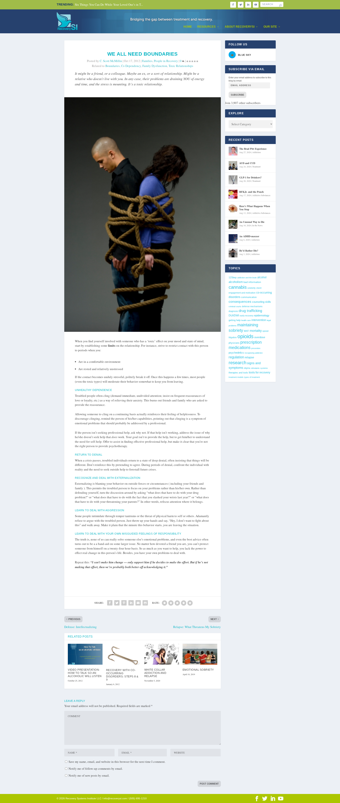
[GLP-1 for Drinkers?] (233, 179)
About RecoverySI (239, 26)
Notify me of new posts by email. (89, 775)
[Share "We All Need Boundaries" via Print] (145, 602)
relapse (249, 357)
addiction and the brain (247, 278)
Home (187, 26)
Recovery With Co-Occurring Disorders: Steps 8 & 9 (122, 675)
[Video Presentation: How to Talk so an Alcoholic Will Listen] (85, 654)
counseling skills (261, 301)
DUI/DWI (234, 315)
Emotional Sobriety (198, 669)
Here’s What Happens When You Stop (254, 207)
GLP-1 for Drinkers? (250, 177)
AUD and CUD (247, 163)
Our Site (270, 26)
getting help (234, 320)
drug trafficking (250, 311)
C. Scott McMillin (111, 61)
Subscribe (237, 95)
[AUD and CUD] (233, 165)
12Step (233, 277)
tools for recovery (259, 372)
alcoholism (236, 282)
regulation (236, 357)
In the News (257, 225)
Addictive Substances (261, 195)
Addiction (256, 152)
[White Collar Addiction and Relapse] (161, 654)
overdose (259, 337)
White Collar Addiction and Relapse (155, 673)
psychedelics (236, 352)
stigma (247, 368)
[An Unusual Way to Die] (233, 224)
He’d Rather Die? (248, 250)
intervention (258, 320)
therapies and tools (238, 372)
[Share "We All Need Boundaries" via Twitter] (116, 602)
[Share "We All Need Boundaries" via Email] (138, 602)
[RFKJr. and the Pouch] (233, 194)
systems (264, 368)
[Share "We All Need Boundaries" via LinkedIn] (131, 602)
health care (246, 320)
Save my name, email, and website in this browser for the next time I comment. (117, 762)
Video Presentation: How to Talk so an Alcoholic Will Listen (85, 673)
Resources (206, 26)
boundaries (112, 66)
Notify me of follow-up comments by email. (96, 769)
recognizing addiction (254, 353)
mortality (256, 331)
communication (249, 297)
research (237, 362)
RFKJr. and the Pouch (251, 192)
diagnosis (233, 311)
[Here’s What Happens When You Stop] (233, 208)
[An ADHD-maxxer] (233, 238)
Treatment (256, 166)
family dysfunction (154, 66)
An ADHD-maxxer (249, 236)
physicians (234, 343)
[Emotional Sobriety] (200, 654)
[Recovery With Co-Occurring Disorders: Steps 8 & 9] (123, 654)
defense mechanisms (252, 306)
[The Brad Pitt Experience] (233, 151)
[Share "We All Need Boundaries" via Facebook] (109, 602)
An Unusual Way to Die (251, 222)
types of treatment (252, 377)
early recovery (246, 316)
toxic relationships (181, 66)
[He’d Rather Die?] (233, 253)
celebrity (251, 288)
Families (147, 61)
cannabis (238, 287)
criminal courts (235, 306)
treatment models (236, 377)
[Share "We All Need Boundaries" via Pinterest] (124, 602)
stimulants (255, 368)
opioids (245, 336)
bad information (252, 282)
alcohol (262, 277)
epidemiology (261, 315)
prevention (255, 348)
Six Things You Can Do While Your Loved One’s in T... (109, 4)
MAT (246, 331)
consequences (240, 301)
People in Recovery (166, 61)
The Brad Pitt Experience (253, 149)
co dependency (131, 66)
